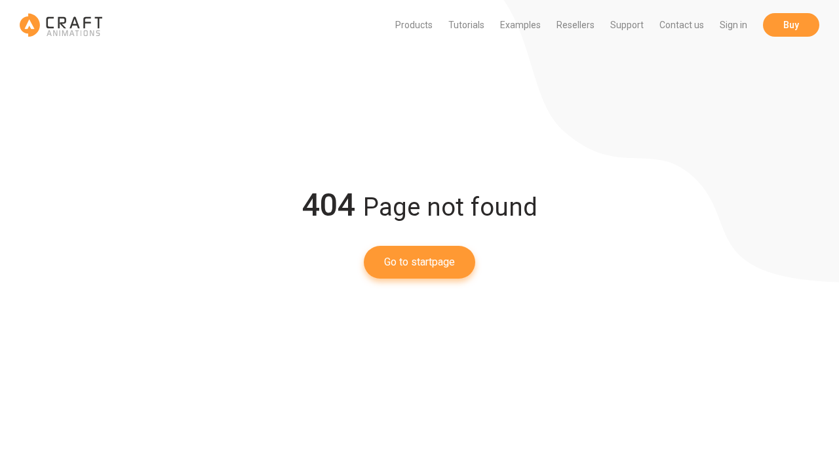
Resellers (575, 25)
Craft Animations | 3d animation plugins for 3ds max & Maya (61, 25)
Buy (791, 25)
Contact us (681, 25)
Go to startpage (419, 262)
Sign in (733, 25)
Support (627, 25)
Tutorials (466, 25)
